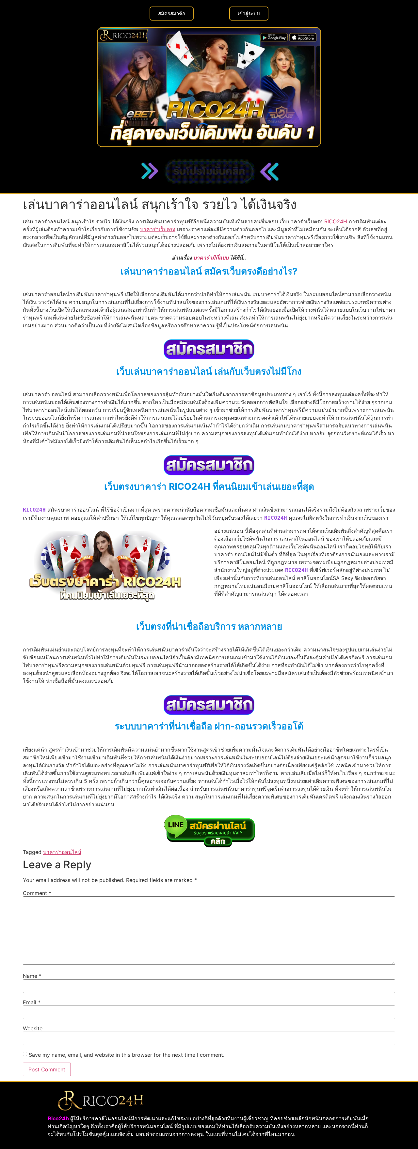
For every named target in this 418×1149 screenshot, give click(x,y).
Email (31, 1002)
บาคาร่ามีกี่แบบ (211, 257)
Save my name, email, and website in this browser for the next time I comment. (126, 1054)
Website (32, 1028)
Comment (37, 893)
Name (32, 975)
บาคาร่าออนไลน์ (62, 852)
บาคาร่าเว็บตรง (157, 229)
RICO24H (335, 221)
